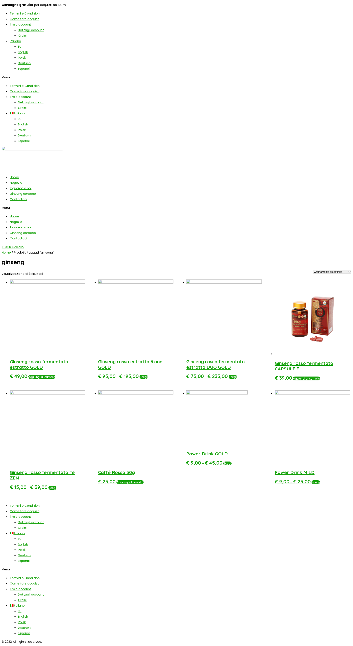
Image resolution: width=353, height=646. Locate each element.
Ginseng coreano (23, 193)
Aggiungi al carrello (41, 377)
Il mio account (20, 24)
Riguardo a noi (20, 188)
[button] (176, 77)
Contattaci (18, 199)
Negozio (16, 182)
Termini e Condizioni (25, 13)
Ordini (22, 35)
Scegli (144, 377)
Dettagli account (31, 30)
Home (14, 177)
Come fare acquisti (24, 19)
